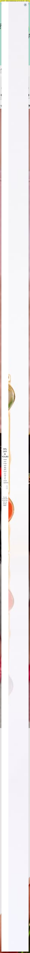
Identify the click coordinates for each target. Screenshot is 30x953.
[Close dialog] (25, 5)
